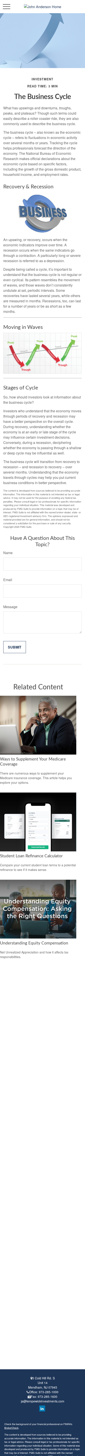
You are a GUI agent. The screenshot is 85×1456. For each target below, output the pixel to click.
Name (8, 552)
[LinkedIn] (42, 1408)
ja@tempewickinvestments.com (42, 1401)
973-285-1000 (48, 1392)
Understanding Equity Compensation (34, 943)
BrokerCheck (11, 1427)
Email (7, 579)
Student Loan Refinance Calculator (31, 856)
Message (10, 606)
